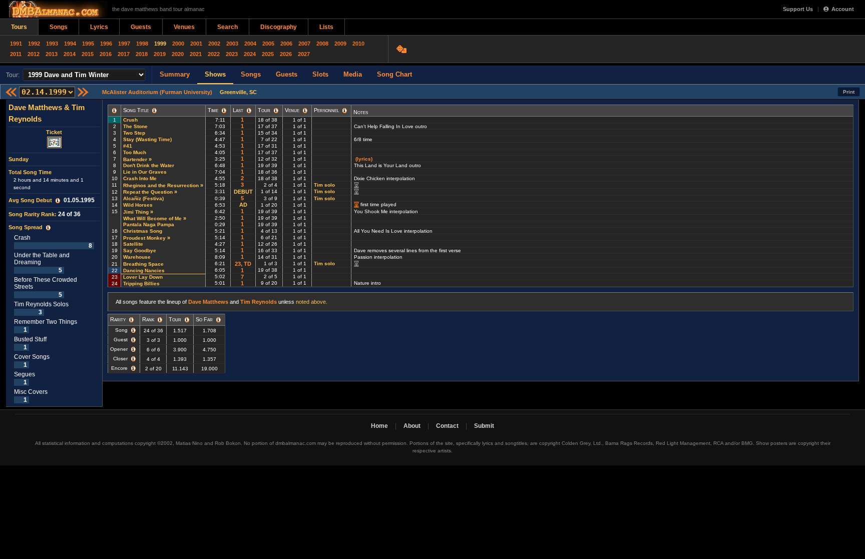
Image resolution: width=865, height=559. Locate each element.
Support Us (798, 9)
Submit (484, 425)
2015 (88, 54)
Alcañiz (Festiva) (143, 198)
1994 (70, 44)
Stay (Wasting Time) (147, 139)
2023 (232, 54)
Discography (278, 27)
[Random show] (402, 49)
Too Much (134, 152)
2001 (196, 44)
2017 (124, 54)
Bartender (135, 159)
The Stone (135, 126)
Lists (326, 27)
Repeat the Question (148, 192)
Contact (447, 425)
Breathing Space (143, 264)
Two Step (134, 133)
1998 (142, 44)
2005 (268, 44)
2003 (232, 44)
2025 (268, 54)
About (411, 425)
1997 (124, 44)
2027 (304, 54)
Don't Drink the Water (148, 165)
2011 (16, 54)
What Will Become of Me (152, 218)
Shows (215, 74)
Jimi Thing (136, 212)
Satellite (133, 244)
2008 (322, 44)
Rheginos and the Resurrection (161, 185)
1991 (16, 44)
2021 (196, 54)
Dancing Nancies (144, 270)
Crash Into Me (140, 178)
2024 (250, 54)
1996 (106, 44)
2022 (214, 54)
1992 (34, 44)
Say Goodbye (139, 250)
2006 (286, 44)
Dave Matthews (208, 302)
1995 (88, 44)
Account (842, 9)
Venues (184, 27)
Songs (59, 27)
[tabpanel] (54, 253)
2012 (34, 54)
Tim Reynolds (258, 302)
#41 (127, 146)
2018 (142, 54)
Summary (175, 74)
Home (379, 425)
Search (227, 27)
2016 (106, 54)
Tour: (13, 75)
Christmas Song (142, 231)
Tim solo (324, 185)
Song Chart (394, 74)
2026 (286, 54)
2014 (70, 54)
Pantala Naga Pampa (148, 224)
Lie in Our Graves (145, 172)
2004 (250, 44)
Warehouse (137, 257)
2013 (52, 54)
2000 (178, 44)
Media (352, 74)
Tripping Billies (141, 283)
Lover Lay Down (143, 277)
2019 (160, 54)
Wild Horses (138, 205)
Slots (320, 74)
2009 (340, 44)
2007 (304, 44)
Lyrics (99, 27)
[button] (58, 200)
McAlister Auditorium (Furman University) (157, 92)
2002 (214, 44)
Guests (141, 27)
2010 (358, 44)
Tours (19, 27)
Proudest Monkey (144, 238)
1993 (52, 44)
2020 (178, 54)
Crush (130, 120)
